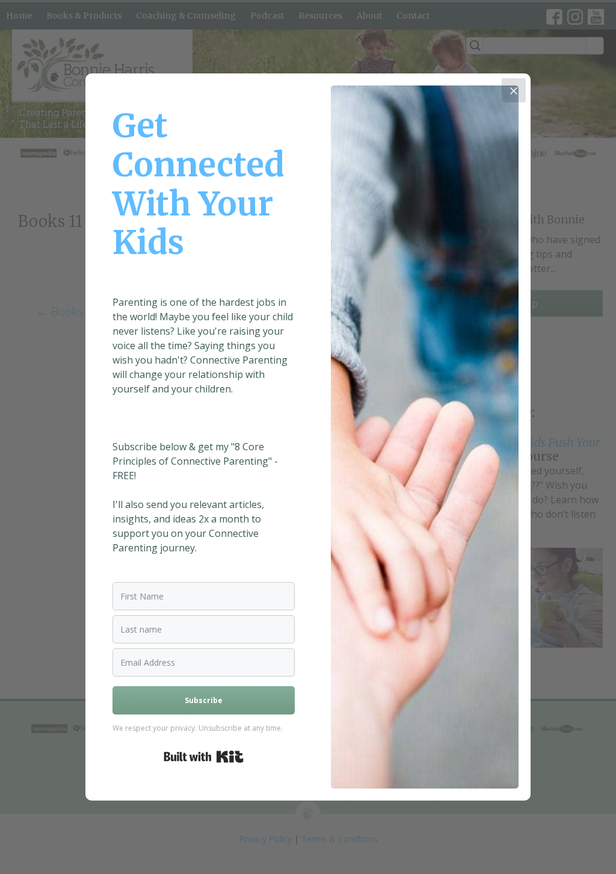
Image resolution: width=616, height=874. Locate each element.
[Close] (514, 90)
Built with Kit (204, 756)
